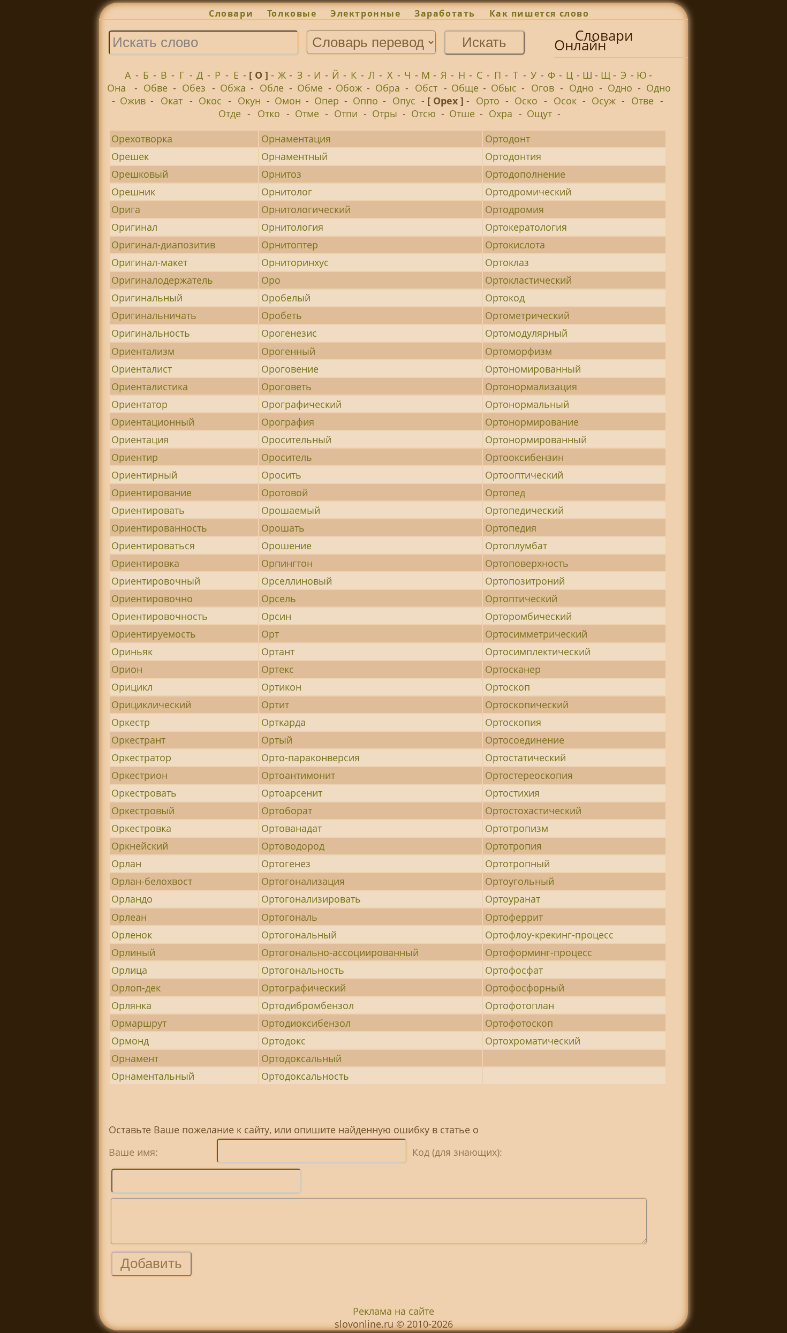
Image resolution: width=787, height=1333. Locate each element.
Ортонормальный (527, 404)
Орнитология (292, 227)
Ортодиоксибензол (306, 1023)
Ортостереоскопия (529, 775)
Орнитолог (286, 191)
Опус (403, 100)
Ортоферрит (514, 917)
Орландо (132, 898)
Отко (269, 113)
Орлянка (131, 1005)
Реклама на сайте (393, 1311)
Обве (155, 87)
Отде (229, 113)
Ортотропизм (516, 828)
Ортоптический (521, 598)
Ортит (275, 704)
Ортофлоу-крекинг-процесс (549, 934)
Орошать (283, 527)
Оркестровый (143, 810)
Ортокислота (515, 244)
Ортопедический (524, 510)
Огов (542, 87)
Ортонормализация (531, 386)
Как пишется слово (539, 13)
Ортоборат (286, 810)
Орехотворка (141, 138)
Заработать (444, 13)
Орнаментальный (152, 1076)
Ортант (277, 651)
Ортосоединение (524, 739)
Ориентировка (145, 563)
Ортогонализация (303, 881)
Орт (270, 633)
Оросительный (296, 439)
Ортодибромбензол (307, 1005)
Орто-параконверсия (310, 757)
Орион (126, 669)
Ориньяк (132, 651)
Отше (462, 113)
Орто (488, 100)
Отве (642, 100)
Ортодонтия (513, 156)
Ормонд (130, 1040)
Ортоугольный (519, 881)
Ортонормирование (532, 421)
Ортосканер (513, 669)
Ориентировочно (152, 598)
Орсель (278, 598)
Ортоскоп (507, 686)
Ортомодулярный (526, 333)
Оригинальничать (153, 315)
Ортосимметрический (536, 633)
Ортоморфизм (518, 351)
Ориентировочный (155, 580)
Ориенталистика (149, 386)
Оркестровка (141, 828)
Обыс (504, 87)
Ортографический (303, 987)
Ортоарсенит (291, 792)
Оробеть (281, 315)
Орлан (126, 863)
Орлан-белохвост (151, 881)
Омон (288, 100)
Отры (384, 113)
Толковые (291, 13)
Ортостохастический (533, 810)
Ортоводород (292, 845)
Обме (310, 87)
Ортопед (505, 492)
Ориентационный (152, 421)
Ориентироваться (153, 545)
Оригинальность (150, 333)
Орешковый (139, 174)
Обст (426, 87)
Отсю (423, 113)
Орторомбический (528, 616)
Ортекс (277, 669)
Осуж (604, 100)
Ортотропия (513, 845)
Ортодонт (507, 138)
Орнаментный (294, 156)
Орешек (130, 156)
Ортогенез (286, 863)
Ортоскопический (527, 704)
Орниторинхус (295, 262)
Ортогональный (299, 934)
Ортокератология (526, 227)
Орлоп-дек (136, 987)
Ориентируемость (153, 633)
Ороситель (286, 457)
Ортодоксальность (305, 1076)
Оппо (365, 100)
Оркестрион (139, 775)
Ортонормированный (536, 439)
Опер (326, 100)
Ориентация (140, 439)
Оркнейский (139, 845)
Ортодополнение (525, 174)
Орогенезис (289, 333)
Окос (210, 100)
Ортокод (505, 297)
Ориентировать (148, 510)
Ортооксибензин (524, 457)
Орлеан (129, 917)
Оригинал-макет (149, 262)
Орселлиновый (296, 580)
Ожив (133, 100)
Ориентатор (139, 404)
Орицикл (132, 686)
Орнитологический (306, 209)
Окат (172, 100)
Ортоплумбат (516, 545)
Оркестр (130, 722)
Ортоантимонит (298, 775)
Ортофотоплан (519, 1005)
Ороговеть (286, 386)
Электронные (365, 13)
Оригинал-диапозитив (163, 244)
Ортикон (281, 686)
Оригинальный (147, 297)
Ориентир (134, 457)
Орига (125, 209)
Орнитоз (281, 174)
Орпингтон (287, 563)
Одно (581, 87)
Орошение (286, 545)
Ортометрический (527, 315)
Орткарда (283, 722)
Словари (231, 13)
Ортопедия (510, 527)
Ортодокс (283, 1040)
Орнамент (134, 1058)
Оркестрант (138, 739)
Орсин (276, 616)
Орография (287, 421)
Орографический (301, 404)
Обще (465, 87)
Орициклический (151, 704)
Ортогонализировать (311, 898)
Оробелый (286, 297)
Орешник (133, 191)
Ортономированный (533, 368)
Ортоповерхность (527, 563)
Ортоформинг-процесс (538, 952)
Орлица (129, 970)
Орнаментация (296, 138)
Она (116, 87)
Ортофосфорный (524, 987)
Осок (565, 100)
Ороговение (290, 368)
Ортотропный (517, 863)
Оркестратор (141, 757)
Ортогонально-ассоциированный (340, 952)
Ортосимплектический (538, 651)
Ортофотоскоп (519, 1023)
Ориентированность (159, 527)
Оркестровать (144, 792)
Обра (387, 87)
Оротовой (284, 492)
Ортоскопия (513, 722)
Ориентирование (151, 492)
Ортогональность (302, 970)
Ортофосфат (514, 970)
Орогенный (288, 351)
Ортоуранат (512, 898)
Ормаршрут (139, 1023)
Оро (271, 280)
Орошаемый (290, 510)
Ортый (276, 739)
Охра (500, 113)
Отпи (346, 113)
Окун (249, 100)
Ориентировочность (159, 616)
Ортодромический (528, 191)
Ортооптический (524, 474)
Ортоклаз (507, 262)
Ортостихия (512, 792)
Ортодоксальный (301, 1058)
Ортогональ (289, 917)
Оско (526, 100)
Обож (349, 87)
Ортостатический (525, 757)
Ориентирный (144, 474)
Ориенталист (141, 368)
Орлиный (133, 952)
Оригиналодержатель (162, 280)
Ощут (539, 113)
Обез (194, 87)
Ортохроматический (532, 1040)
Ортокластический (528, 280)
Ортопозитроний (525, 580)
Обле (272, 87)
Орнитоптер (289, 244)
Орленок (131, 934)
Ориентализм (143, 351)
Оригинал (134, 227)
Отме (307, 113)
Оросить (281, 474)
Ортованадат (291, 828)
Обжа (233, 87)
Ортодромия (514, 209)
